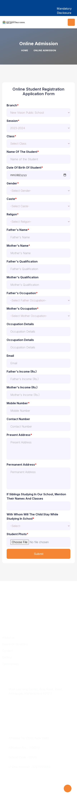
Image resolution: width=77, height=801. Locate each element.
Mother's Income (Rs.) (22, 387)
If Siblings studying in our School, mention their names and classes (36, 496)
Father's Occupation (22, 293)
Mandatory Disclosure (64, 11)
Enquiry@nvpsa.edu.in (23, 712)
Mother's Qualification (22, 277)
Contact (7, 651)
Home (24, 50)
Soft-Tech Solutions (16, 792)
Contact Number (18, 419)
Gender (13, 183)
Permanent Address (22, 464)
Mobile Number (18, 403)
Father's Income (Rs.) (22, 371)
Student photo (17, 534)
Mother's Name (18, 245)
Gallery (7, 657)
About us (8, 637)
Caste (12, 199)
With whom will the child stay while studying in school (32, 516)
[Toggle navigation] (71, 22)
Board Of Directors (15, 644)
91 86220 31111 (18, 703)
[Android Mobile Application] (45, 8)
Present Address (19, 435)
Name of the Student (23, 151)
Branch (13, 105)
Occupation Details (20, 324)
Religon (13, 214)
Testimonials (10, 664)
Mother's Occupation (22, 308)
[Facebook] (6, 8)
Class (11, 136)
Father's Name (18, 230)
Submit (38, 554)
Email (10, 355)
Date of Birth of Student (25, 167)
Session (13, 121)
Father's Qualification (22, 261)
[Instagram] (19, 8)
